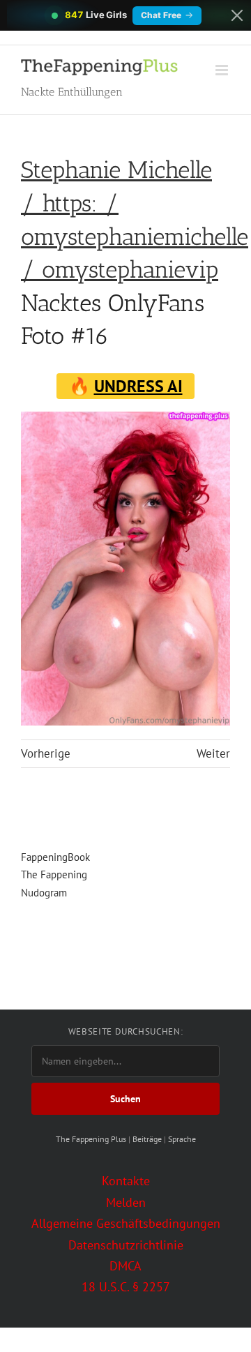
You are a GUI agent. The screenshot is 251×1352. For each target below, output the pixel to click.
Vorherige (45, 753)
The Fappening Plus (91, 1139)
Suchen (125, 1098)
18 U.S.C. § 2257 (126, 1287)
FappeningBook (55, 857)
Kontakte (126, 1181)
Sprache (182, 1139)
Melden (126, 1202)
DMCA (125, 1266)
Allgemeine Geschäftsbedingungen (125, 1223)
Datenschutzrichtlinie (125, 1245)
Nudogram (44, 892)
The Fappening (54, 874)
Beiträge (147, 1139)
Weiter (213, 753)
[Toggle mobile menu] (222, 70)
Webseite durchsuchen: (125, 1031)
